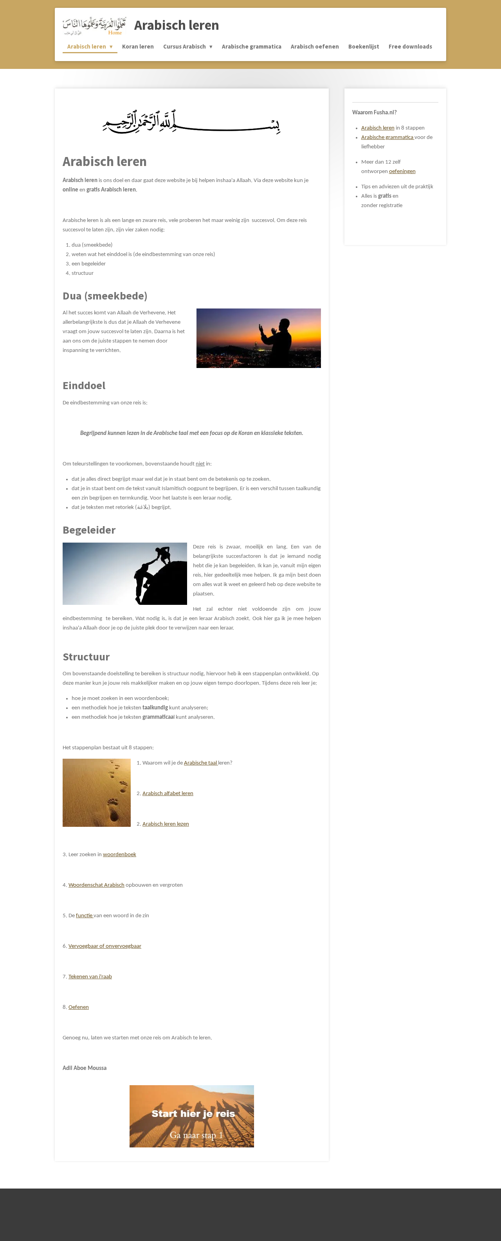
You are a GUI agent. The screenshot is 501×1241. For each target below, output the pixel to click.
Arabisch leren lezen (165, 824)
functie (85, 916)
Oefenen (78, 1007)
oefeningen (402, 172)
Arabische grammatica (387, 138)
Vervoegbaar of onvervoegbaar (104, 946)
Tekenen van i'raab (90, 977)
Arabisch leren (378, 128)
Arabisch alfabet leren (167, 794)
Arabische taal (201, 763)
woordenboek (119, 855)
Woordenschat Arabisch (96, 885)
